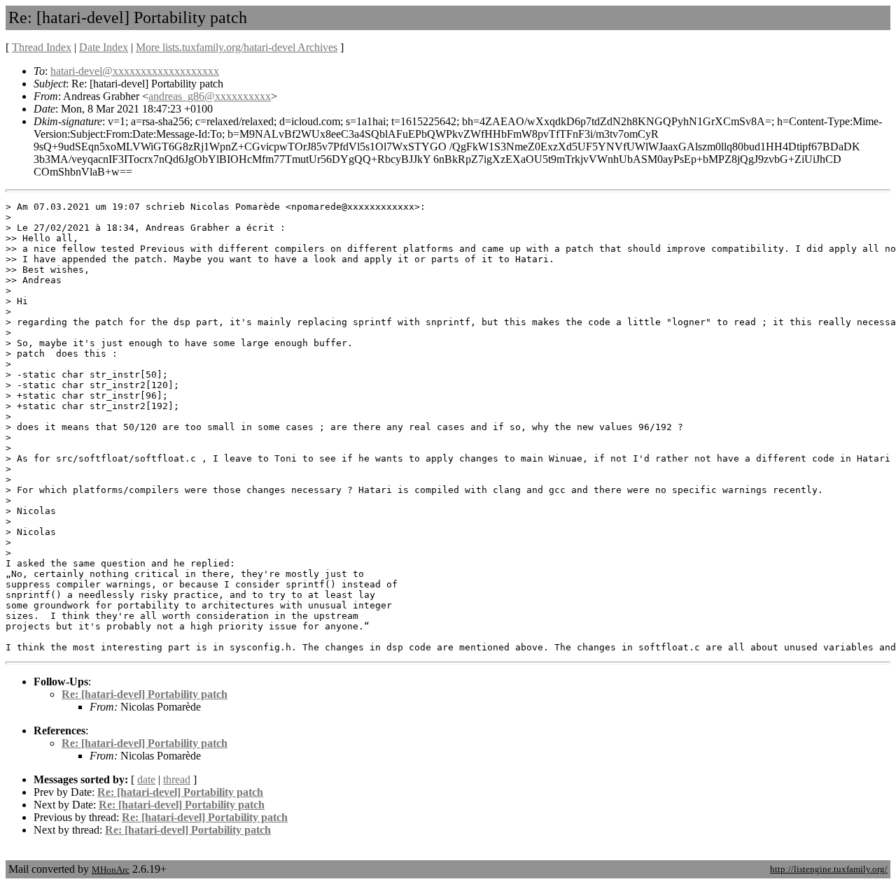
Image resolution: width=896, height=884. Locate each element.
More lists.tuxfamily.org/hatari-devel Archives (236, 47)
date (146, 779)
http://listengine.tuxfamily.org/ (829, 869)
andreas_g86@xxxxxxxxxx (209, 96)
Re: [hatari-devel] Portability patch (144, 694)
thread (176, 779)
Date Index (103, 47)
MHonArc (111, 869)
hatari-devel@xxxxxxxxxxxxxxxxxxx (134, 71)
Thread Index (41, 47)
